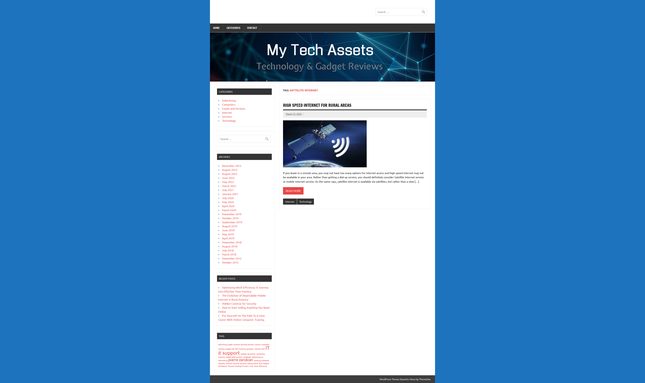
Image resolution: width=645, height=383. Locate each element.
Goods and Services (233, 108)
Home (216, 28)
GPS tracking (240, 348)
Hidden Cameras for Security (239, 303)
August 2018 (229, 246)
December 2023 (231, 165)
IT (268, 348)
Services (227, 116)
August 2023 (229, 169)
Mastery (221, 357)
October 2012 (230, 262)
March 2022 (229, 185)
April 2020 (228, 206)
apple (230, 344)
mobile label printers (234, 357)
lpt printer (251, 353)
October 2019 (230, 218)
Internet (289, 201)
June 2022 (228, 177)
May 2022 (228, 181)
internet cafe (259, 348)
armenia (236, 344)
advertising (222, 344)
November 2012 (232, 258)
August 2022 (229, 173)
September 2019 (232, 222)
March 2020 (229, 210)
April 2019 (228, 238)
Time (251, 366)
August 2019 (229, 226)
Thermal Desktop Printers (238, 366)
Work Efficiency (260, 366)
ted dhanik (222, 366)
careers (258, 344)
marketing (260, 353)
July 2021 (228, 190)
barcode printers (247, 344)
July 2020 (228, 198)
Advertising (229, 100)
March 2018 (229, 254)
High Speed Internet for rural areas (317, 105)
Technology (305, 201)
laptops (244, 353)
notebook (247, 357)
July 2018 (228, 250)
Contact (252, 28)
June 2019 (228, 230)
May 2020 (228, 202)
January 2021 (230, 194)
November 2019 (232, 214)
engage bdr (229, 348)
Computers (228, 104)
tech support (264, 363)
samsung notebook (261, 360)
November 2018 (232, 242)
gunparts (250, 348)
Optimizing (256, 357)
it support (229, 353)
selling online (252, 363)
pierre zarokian (240, 359)
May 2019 (228, 234)
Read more (293, 190)
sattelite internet (225, 363)
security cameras (240, 363)
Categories (233, 28)
